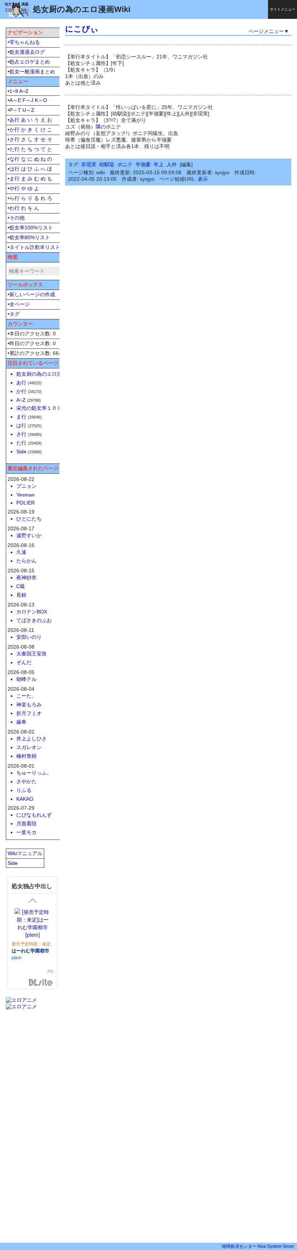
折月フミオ (29, 713)
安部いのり (29, 637)
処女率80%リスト (29, 237)
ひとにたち (29, 519)
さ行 (14, 139)
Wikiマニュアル (25, 853)
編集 (186, 164)
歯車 (21, 722)
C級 (20, 586)
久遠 (21, 552)
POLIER (25, 503)
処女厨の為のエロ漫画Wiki (46, 374)
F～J (27, 100)
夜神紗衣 (26, 577)
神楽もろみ (29, 704)
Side (21, 451)
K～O (41, 100)
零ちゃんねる (24, 42)
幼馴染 (106, 164)
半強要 (143, 164)
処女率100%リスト (31, 227)
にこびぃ (82, 28)
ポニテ (125, 164)
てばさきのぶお (34, 620)
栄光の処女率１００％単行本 (49, 408)
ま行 (14, 178)
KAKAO (24, 799)
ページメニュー (266, 31)
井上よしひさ (31, 739)
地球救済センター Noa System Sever (258, 1246)
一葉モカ (26, 832)
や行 (14, 188)
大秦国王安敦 (31, 654)
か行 (14, 129)
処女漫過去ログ (27, 52)
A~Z (24, 91)
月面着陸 (26, 823)
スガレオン (29, 747)
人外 (172, 164)
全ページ (19, 304)
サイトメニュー (282, 9)
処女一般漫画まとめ (32, 71)
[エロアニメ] (21, 1000)
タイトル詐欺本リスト (34, 247)
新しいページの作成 (32, 294)
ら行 (14, 198)
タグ (14, 314)
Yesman (25, 495)
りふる (24, 790)
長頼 (21, 595)
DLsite (41, 982)
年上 (159, 164)
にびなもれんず (34, 815)
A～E (15, 100)
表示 (203, 179)
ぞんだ (24, 662)
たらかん (26, 561)
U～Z (28, 110)
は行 (14, 169)
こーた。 (26, 696)
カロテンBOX (31, 611)
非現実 (88, 164)
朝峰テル (26, 679)
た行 (14, 149)
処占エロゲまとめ (29, 62)
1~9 (13, 91)
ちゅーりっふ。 (34, 773)
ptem (16, 957)
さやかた (26, 781)
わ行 (14, 208)
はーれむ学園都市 (30, 950)
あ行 (14, 120)
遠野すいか (29, 535)
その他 (17, 218)
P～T (15, 110)
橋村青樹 (26, 756)
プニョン (26, 486)
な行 (14, 159)
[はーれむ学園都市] (33, 923)
